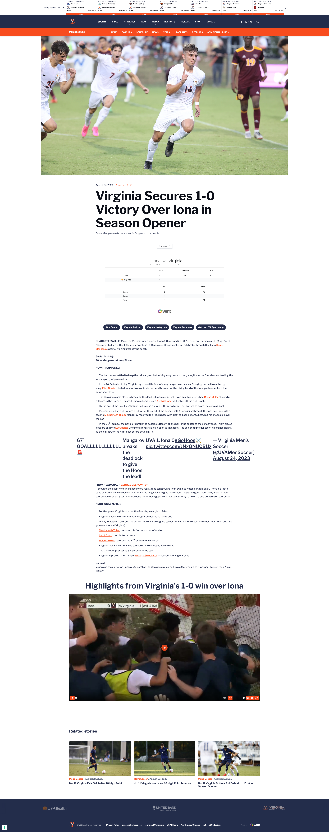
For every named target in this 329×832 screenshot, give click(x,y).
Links (81, 14)
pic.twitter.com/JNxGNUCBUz (178, 446)
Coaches (127, 32)
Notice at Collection (212, 825)
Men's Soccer (76, 779)
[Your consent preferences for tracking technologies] (4, 827)
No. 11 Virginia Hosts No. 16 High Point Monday (162, 783)
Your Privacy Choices (190, 825)
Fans (144, 22)
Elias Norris (108, 388)
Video (115, 22)
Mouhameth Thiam (115, 414)
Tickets (185, 22)
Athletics (130, 22)
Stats (166, 32)
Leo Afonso (121, 427)
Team (114, 32)
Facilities (182, 32)
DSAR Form (172, 825)
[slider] (148, 698)
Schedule (142, 32)
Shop (198, 22)
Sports (102, 22)
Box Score (163, 246)
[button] (64, 7)
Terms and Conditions (154, 825)
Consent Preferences (132, 825)
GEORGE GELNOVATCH (134, 484)
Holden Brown (107, 540)
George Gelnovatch (146, 555)
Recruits (169, 22)
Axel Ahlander (165, 401)
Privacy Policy (112, 825)
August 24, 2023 (231, 458)
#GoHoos (185, 440)
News (155, 32)
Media (155, 22)
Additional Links (217, 32)
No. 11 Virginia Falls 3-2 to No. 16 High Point (95, 783)
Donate (211, 22)
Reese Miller (211, 397)
